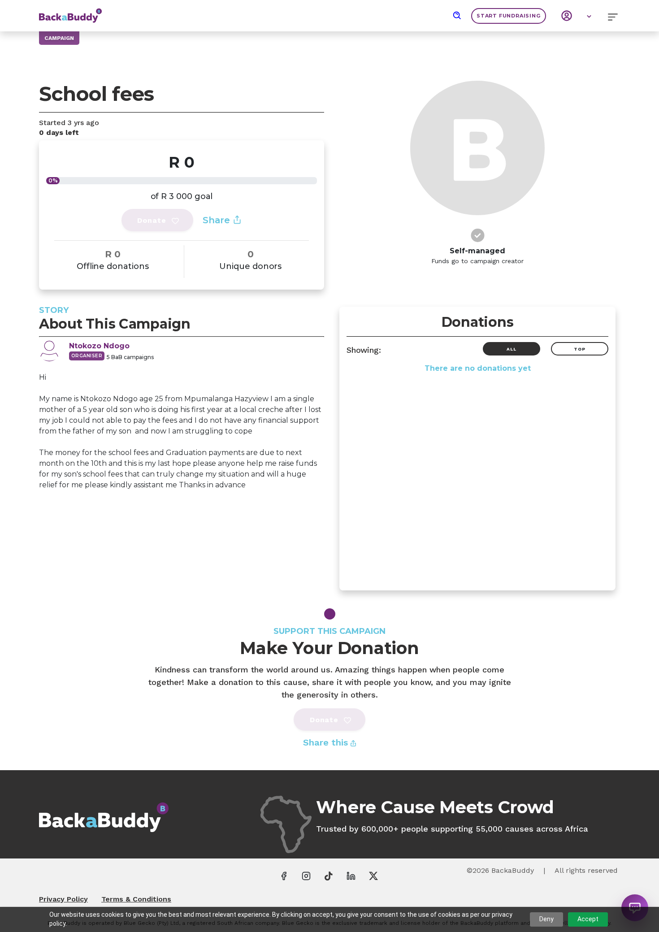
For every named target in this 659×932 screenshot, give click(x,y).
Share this (327, 742)
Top (579, 349)
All (511, 349)
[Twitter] (373, 875)
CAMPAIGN (59, 38)
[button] (457, 16)
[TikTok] (329, 875)
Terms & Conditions (136, 899)
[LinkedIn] (351, 875)
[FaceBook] (284, 875)
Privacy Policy (63, 899)
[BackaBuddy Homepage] (70, 11)
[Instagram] (306, 875)
